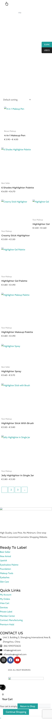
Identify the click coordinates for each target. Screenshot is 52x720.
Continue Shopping (16, 711)
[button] (0, 718)
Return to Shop (27, 706)
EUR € (46, 44)
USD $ (46, 50)
